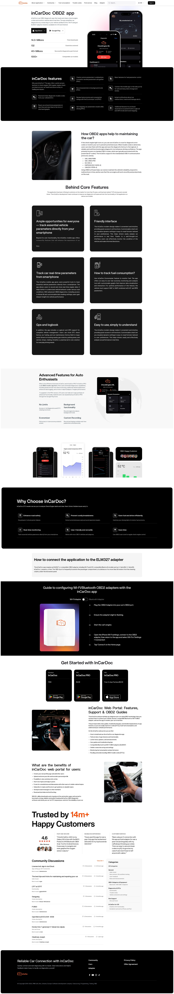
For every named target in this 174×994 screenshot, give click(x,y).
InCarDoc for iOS (113, 904)
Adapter (102, 3)
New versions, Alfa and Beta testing (119, 874)
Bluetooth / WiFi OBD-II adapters (119, 884)
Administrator (43, 871)
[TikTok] (99, 975)
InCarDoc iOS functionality (117, 906)
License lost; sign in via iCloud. (43, 866)
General (110, 870)
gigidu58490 (42, 891)
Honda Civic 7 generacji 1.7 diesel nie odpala (48, 927)
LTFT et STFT (37, 886)
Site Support (112, 898)
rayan (40, 881)
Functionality (113, 890)
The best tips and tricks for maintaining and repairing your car (55, 876)
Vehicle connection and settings (118, 894)
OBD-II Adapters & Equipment (117, 882)
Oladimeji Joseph (38, 937)
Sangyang (35, 896)
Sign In (151, 3)
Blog (95, 3)
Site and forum (114, 900)
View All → (100, 860)
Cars (90, 964)
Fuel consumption (64, 3)
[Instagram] (96, 975)
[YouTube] (93, 975)
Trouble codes (77, 3)
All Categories (112, 866)
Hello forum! (113, 872)
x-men (41, 932)
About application (37, 3)
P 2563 (34, 907)
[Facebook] (89, 975)
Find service (88, 3)
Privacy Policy (129, 960)
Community (50, 3)
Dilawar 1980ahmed (44, 901)
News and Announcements (117, 878)
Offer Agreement (131, 964)
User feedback (114, 876)
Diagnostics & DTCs (114, 888)
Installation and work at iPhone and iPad (120, 909)
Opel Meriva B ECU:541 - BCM (43, 917)
